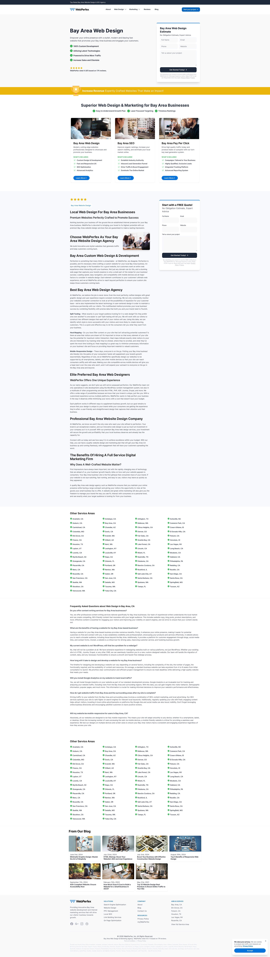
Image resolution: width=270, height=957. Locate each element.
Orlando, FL (109, 561)
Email (182, 216)
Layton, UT (77, 548)
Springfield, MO (176, 582)
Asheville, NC (175, 519)
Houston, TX (78, 544)
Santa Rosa (82, 951)
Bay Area (122, 944)
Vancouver (134, 951)
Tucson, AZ (174, 586)
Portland (118, 948)
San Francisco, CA (80, 578)
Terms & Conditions (129, 941)
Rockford (150, 948)
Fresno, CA (77, 540)
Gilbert (99, 946)
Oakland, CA (175, 557)
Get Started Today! (177, 70)
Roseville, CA (78, 574)
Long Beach (158, 946)
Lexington (147, 946)
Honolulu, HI (175, 540)
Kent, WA (109, 544)
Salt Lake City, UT (145, 574)
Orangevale (85, 948)
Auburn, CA (77, 523)
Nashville (73, 948)
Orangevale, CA (79, 561)
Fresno (95, 946)
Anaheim (92, 944)
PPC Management (111, 911)
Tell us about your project (171, 234)
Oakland (78, 948)
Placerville (112, 948)
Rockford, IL (142, 570)
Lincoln (152, 946)
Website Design (110, 908)
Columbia (175, 944)
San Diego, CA (176, 574)
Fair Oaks (84, 946)
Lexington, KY (110, 548)
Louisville (171, 946)
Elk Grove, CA (78, 536)
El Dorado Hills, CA (177, 531)
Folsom (90, 946)
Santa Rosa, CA (176, 578)
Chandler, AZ (110, 527)
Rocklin (155, 948)
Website (183, 225)
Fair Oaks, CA (143, 536)
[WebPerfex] (79, 9)
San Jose (196, 948)
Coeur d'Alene (167, 944)
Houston (118, 946)
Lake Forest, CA (144, 544)
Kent (122, 946)
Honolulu (112, 946)
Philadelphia (105, 948)
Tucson (128, 951)
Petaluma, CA (143, 561)
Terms (193, 78)
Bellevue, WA (143, 523)
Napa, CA (109, 557)
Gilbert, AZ (109, 540)
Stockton (112, 951)
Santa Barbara (74, 951)
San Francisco (188, 948)
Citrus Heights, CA (145, 527)
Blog (156, 9)
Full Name (165, 216)
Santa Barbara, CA (145, 578)
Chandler (151, 944)
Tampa (123, 951)
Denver (185, 944)
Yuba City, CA (110, 591)
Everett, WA (110, 536)
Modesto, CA (175, 553)
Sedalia (94, 951)
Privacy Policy (185, 78)
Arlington (104, 944)
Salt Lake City (173, 948)
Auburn (116, 944)
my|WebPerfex (143, 922)
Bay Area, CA (110, 523)
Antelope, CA (110, 519)
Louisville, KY (110, 553)
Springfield (106, 951)
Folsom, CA (174, 536)
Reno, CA (76, 570)
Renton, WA (110, 570)
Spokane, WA (143, 582)
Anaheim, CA (78, 519)
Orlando (91, 948)
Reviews (147, 9)
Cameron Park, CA (177, 523)
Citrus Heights (158, 944)
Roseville (161, 948)
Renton (144, 948)
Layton (141, 946)
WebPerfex (128, 936)
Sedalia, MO (110, 582)
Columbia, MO (78, 531)
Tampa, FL (142, 586)
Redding (135, 948)
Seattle (89, 951)
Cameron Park (135, 944)
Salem (166, 948)
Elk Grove (73, 946)
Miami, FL (141, 553)
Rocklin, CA (174, 570)
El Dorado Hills (192, 944)
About (108, 9)
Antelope (98, 944)
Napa (194, 946)
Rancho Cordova (127, 948)
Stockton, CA (78, 586)
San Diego (181, 948)
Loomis (165, 946)
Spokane (99, 951)
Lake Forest (128, 946)
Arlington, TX (143, 519)
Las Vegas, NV (176, 544)
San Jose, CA (110, 578)
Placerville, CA (78, 565)
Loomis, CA (77, 553)
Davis (180, 944)
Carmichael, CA (79, 527)
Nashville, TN (143, 557)
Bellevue (127, 944)
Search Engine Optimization (115, 905)
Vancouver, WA (79, 591)
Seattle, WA (77, 582)
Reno (140, 948)
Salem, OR (109, 574)
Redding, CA (175, 565)
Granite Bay (105, 946)
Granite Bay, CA (144, 540)
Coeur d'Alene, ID (177, 527)
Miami (176, 946)
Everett (78, 946)
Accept (250, 950)
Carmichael (143, 944)
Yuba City (144, 951)
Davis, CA (109, 531)
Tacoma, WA (110, 586)
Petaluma (98, 948)
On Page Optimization (112, 920)
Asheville (110, 944)
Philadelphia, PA (176, 561)
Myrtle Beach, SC (79, 557)
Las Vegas (135, 946)
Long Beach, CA (176, 548)
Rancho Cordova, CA (146, 565)
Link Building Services (112, 917)
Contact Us (142, 911)
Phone (164, 225)
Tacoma (118, 951)
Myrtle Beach (188, 946)
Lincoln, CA (142, 548)
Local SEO (108, 914)
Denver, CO (142, 531)
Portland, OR (110, 565)
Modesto (181, 946)
